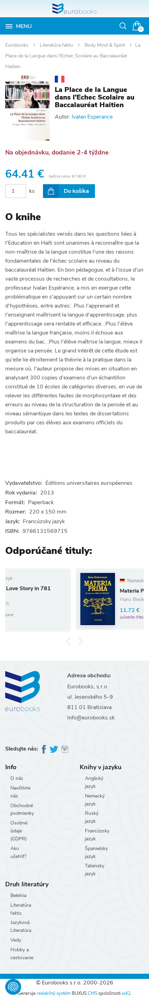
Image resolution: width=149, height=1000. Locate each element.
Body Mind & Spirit (105, 45)
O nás (16, 778)
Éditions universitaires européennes (88, 483)
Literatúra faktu (57, 45)
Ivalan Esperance (92, 117)
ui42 (126, 993)
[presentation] (68, 641)
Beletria (18, 895)
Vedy (15, 940)
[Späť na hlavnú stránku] (74, 8)
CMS (92, 993)
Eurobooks (17, 45)
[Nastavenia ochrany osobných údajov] (13, 987)
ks (32, 191)
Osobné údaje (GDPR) (18, 831)
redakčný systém (54, 993)
